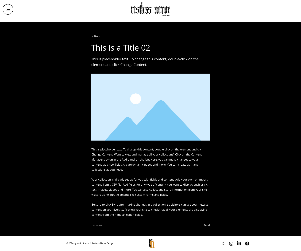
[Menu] (8, 9)
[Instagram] (231, 243)
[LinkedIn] (239, 243)
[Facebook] (247, 243)
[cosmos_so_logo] (223, 243)
